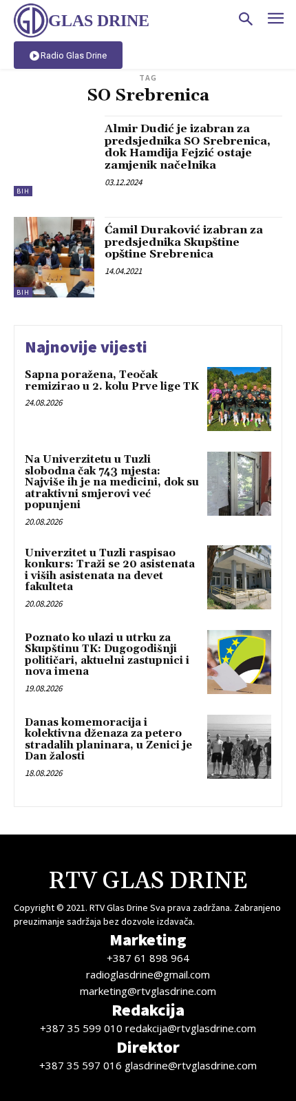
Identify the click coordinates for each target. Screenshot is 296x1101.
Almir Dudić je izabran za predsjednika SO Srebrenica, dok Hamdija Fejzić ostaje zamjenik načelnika (188, 147)
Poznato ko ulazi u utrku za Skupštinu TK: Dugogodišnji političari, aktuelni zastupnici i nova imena (107, 655)
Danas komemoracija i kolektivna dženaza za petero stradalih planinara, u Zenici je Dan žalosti (108, 740)
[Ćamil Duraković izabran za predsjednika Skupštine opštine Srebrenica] (54, 257)
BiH (23, 191)
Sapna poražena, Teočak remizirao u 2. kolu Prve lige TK (112, 380)
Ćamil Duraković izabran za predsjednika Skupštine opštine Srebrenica (184, 242)
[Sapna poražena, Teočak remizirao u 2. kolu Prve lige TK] (239, 399)
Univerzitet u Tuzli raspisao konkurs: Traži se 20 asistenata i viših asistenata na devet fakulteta (110, 570)
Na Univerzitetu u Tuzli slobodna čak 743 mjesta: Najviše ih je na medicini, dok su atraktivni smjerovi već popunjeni (112, 482)
